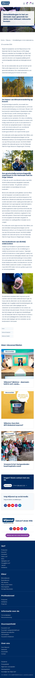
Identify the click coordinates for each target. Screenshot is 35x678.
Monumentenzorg (6, 617)
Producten (4, 550)
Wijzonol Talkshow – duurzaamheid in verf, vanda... (16, 383)
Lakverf (3, 565)
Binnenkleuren (5, 578)
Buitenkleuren (5, 580)
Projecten (4, 604)
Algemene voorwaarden (8, 667)
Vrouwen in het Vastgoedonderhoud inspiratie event (17, 465)
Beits (2, 559)
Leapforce (31, 674)
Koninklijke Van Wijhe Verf (8, 672)
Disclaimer (4, 662)
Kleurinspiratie (5, 587)
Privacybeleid (5, 664)
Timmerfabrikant (6, 615)
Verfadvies (4, 567)
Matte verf (4, 556)
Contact (3, 654)
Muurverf (3, 552)
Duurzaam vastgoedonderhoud (10, 630)
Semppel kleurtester (7, 589)
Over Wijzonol (5, 647)
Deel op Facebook (6, 332)
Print (3, 328)
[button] (8, 485)
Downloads (4, 652)
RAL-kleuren (4, 582)
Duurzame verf (5, 628)
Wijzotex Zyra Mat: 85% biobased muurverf (13, 424)
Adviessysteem (5, 669)
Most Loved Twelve (6, 584)
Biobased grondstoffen (7, 632)
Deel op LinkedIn (6, 336)
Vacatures (4, 649)
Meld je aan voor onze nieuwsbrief (17, 535)
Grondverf (4, 554)
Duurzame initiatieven (7, 637)
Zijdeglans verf (5, 561)
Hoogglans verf (5, 563)
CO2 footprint (5, 634)
